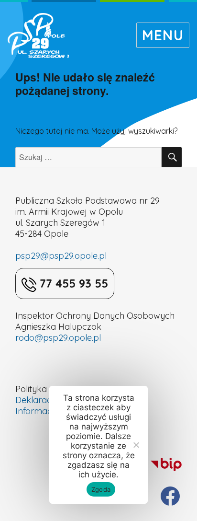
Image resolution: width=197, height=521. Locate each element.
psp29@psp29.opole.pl (61, 255)
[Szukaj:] (88, 157)
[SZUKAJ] (172, 157)
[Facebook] (170, 496)
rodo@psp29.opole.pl (58, 337)
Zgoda (100, 489)
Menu (163, 35)
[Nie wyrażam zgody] (136, 445)
